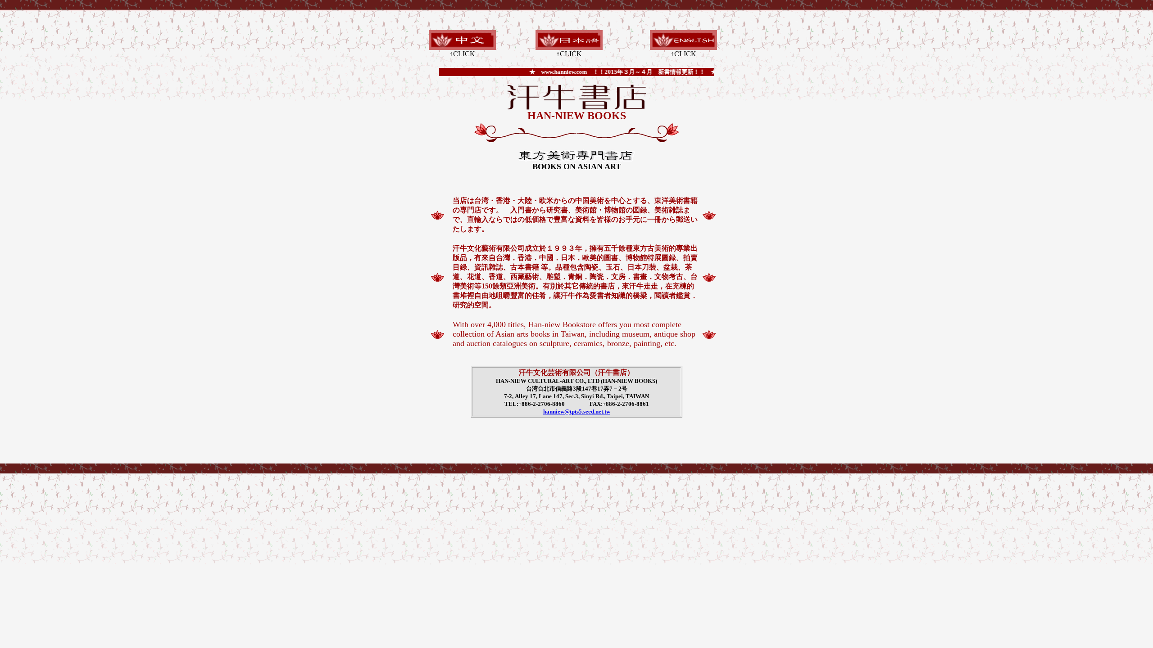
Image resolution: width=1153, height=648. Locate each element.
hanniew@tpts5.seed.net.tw (576, 411)
